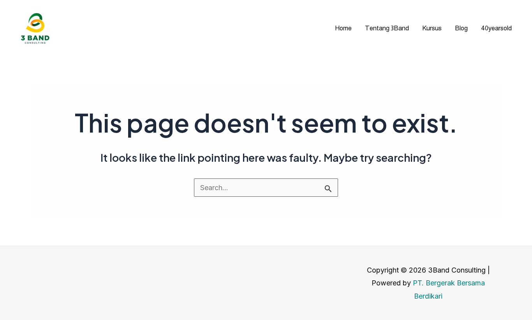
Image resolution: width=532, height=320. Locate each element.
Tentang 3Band (387, 28)
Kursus (432, 28)
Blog (461, 28)
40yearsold (496, 28)
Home (343, 28)
